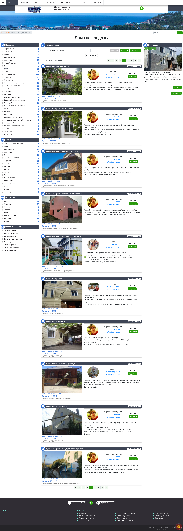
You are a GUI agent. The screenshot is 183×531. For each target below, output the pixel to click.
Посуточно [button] (48, 3)
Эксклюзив (24, 3)
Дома (7, 33)
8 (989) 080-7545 (113, 117)
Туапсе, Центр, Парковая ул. (57, 279)
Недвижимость (85, 513)
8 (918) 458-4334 (113, 120)
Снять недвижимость (125, 520)
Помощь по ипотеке (86, 518)
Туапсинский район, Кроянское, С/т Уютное (62, 151)
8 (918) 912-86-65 (113, 244)
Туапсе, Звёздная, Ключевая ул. (58, 66)
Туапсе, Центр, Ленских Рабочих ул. (60, 109)
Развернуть (92, 55)
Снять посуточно (161, 513)
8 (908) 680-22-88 (113, 375)
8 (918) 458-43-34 (63, 7)
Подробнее (132, 76)
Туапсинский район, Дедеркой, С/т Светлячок (63, 194)
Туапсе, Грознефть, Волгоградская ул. (60, 364)
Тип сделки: (53, 50)
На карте (124, 50)
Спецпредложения (65, 3)
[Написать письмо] (135, 73)
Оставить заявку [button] (82, 3)
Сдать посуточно (123, 518)
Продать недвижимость (126, 513)
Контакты (98, 3)
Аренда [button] (36, 3)
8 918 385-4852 (113, 287)
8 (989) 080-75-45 (63, 9)
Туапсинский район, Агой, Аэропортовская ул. (64, 236)
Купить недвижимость (87, 516)
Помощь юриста (85, 520)
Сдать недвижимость (125, 516)
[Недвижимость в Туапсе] (2, 33)
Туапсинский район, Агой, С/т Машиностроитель (65, 449)
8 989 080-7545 (113, 290)
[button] (75, 50)
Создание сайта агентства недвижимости (169, 529)
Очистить (114, 50)
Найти (180, 33)
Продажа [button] (11, 3)
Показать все (176, 93)
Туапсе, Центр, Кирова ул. (56, 321)
